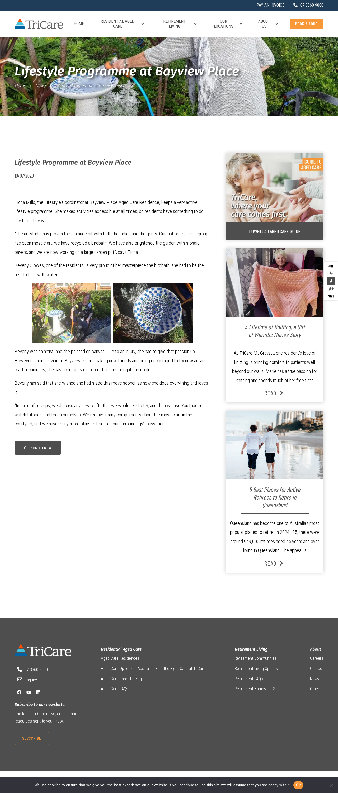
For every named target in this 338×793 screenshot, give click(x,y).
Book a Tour (306, 23)
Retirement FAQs (249, 678)
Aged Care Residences (120, 658)
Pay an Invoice (270, 5)
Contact (316, 668)
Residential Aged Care (117, 24)
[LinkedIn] (38, 692)
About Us (264, 24)
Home (79, 23)
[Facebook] (19, 692)
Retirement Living (174, 24)
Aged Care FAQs (114, 688)
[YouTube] (28, 692)
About (315, 649)
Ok (298, 785)
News (40, 85)
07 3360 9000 (36, 669)
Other (314, 688)
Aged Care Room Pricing (121, 678)
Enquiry (31, 679)
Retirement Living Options (256, 668)
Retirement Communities (255, 658)
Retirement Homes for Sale (257, 688)
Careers (316, 658)
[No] (331, 785)
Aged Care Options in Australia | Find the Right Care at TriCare (153, 668)
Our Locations (223, 24)
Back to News (40, 447)
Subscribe (31, 737)
